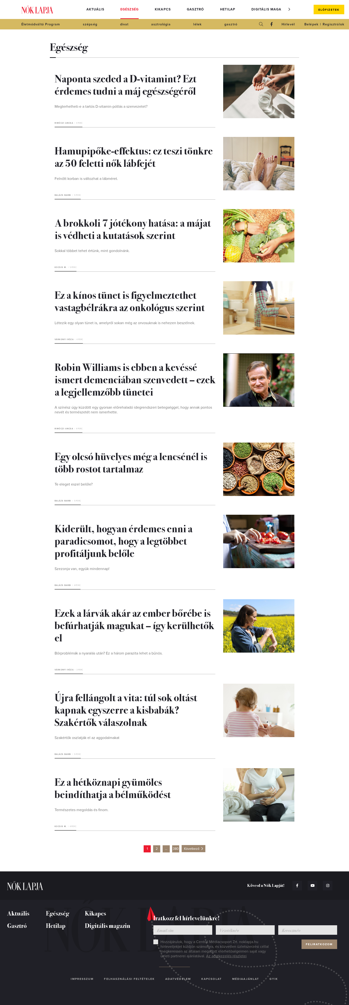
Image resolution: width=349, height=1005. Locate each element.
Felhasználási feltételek (129, 979)
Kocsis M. (61, 267)
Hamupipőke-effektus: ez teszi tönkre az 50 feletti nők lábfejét (134, 156)
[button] (289, 9)
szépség (90, 24)
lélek (197, 24)
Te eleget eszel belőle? (74, 484)
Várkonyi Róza (64, 339)
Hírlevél (288, 24)
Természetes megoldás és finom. (81, 810)
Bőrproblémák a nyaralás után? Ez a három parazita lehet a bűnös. (109, 653)
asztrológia (161, 24)
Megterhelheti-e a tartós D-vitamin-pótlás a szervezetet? (101, 106)
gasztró (230, 24)
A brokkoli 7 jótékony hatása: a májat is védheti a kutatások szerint (133, 228)
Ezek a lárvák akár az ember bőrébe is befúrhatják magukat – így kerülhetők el (134, 625)
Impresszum (82, 979)
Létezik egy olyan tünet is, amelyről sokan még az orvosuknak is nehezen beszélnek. (125, 323)
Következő (191, 849)
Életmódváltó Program (40, 24)
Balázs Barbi (63, 195)
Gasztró (195, 9)
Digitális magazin (269, 9)
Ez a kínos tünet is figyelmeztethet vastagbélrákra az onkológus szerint (130, 300)
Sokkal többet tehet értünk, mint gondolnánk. (92, 250)
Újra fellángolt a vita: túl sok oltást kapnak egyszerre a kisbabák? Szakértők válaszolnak (126, 709)
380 (176, 849)
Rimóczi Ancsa (64, 123)
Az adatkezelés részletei (226, 956)
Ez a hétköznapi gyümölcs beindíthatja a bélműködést (113, 787)
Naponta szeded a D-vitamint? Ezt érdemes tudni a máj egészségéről (125, 84)
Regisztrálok (333, 24)
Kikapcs (163, 9)
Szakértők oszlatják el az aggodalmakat (87, 737)
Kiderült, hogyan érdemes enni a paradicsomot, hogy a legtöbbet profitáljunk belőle (124, 540)
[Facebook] (271, 24)
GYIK (273, 979)
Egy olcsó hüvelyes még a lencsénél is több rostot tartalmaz (131, 462)
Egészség (129, 9)
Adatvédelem (178, 979)
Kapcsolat (211, 979)
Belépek (311, 24)
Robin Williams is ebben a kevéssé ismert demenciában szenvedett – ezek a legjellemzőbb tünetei (135, 379)
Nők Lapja (37, 10)
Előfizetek (329, 9)
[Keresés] (261, 24)
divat (124, 24)
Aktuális (95, 9)
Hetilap (227, 9)
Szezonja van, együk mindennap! (82, 568)
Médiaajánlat (245, 979)
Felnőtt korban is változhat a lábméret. (86, 178)
